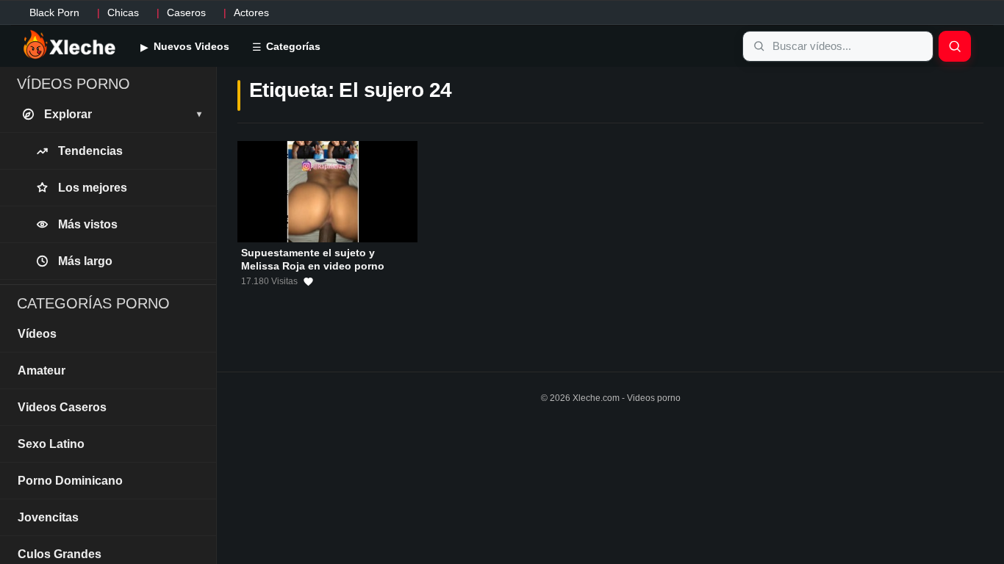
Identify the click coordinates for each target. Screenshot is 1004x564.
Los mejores (92, 187)
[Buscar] (955, 46)
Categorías (291, 46)
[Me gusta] (308, 282)
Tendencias (90, 151)
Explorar (122, 114)
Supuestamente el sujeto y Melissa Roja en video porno (312, 259)
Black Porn (54, 12)
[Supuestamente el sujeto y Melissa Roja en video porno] (327, 191)
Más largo (85, 261)
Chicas (123, 12)
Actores (251, 12)
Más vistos (88, 224)
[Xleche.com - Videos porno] (69, 45)
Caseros (186, 12)
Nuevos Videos (190, 46)
